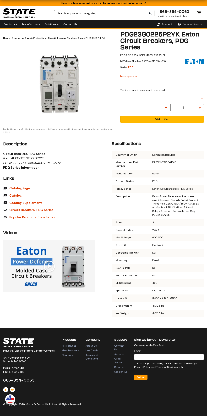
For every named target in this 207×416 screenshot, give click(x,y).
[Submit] (150, 13)
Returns (119, 367)
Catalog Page (19, 188)
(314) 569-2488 (14, 372)
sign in (98, 3)
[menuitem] (10, 24)
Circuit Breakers (57, 38)
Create (65, 3)
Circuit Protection (35, 38)
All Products (69, 345)
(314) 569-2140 (14, 368)
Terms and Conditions (92, 357)
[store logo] (19, 13)
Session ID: (120, 371)
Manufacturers (70, 350)
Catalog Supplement (25, 203)
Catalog (15, 195)
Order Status (118, 360)
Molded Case (76, 38)
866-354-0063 (174, 11)
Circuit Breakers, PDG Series (31, 210)
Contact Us (119, 347)
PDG (131, 67)
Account (119, 354)
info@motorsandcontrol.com (173, 16)
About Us (91, 345)
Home (7, 38)
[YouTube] (12, 389)
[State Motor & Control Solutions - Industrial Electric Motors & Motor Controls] (18, 342)
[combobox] (104, 13)
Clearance (68, 355)
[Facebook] (5, 389)
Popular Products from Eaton (32, 217)
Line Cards (92, 350)
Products (17, 38)
